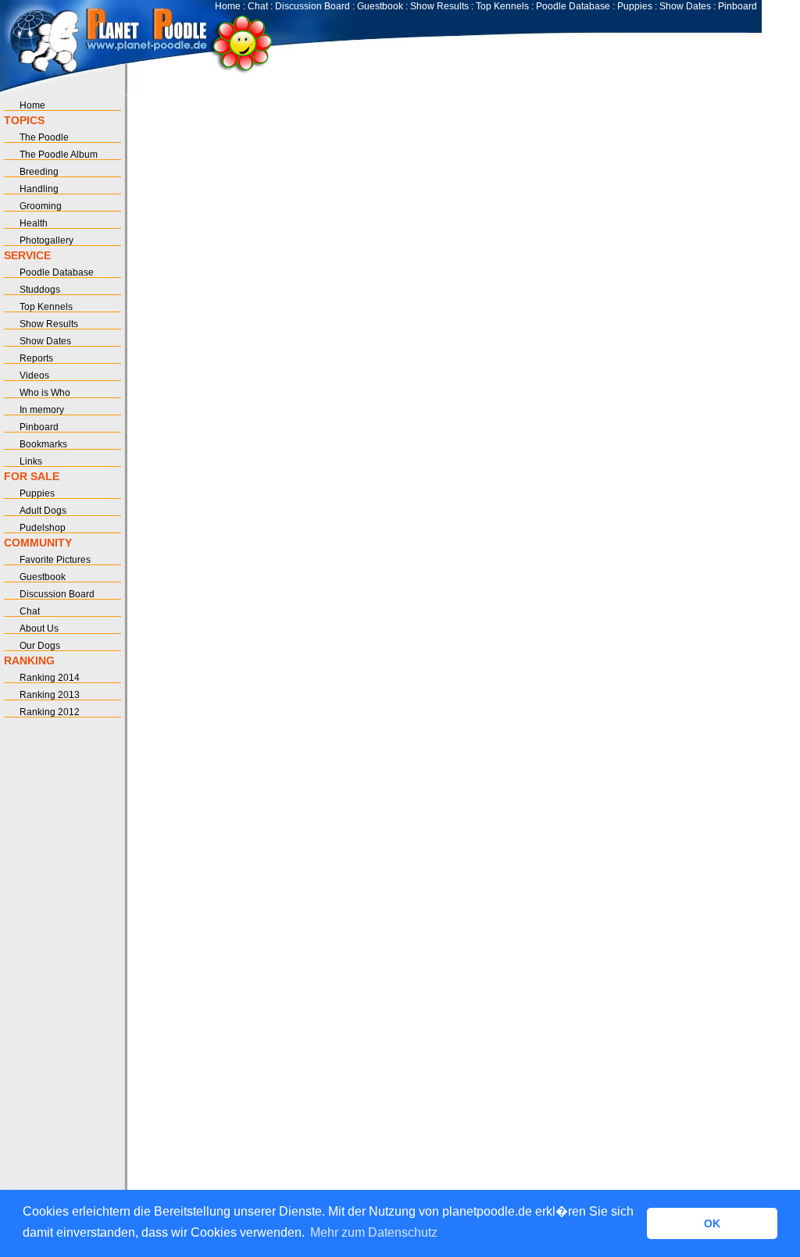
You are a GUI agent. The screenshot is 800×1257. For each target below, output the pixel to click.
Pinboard (737, 6)
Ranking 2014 (50, 677)
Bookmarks (43, 444)
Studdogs (40, 289)
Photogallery (46, 240)
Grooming (41, 206)
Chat (258, 6)
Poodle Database (573, 6)
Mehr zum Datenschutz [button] (374, 1232)
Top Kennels (502, 6)
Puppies (634, 6)
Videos (34, 375)
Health (34, 223)
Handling (39, 188)
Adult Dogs (43, 510)
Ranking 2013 (50, 694)
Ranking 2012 (50, 712)
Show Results (439, 6)
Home (228, 6)
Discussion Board (312, 6)
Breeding (39, 171)
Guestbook (380, 6)
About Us (39, 628)
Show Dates (685, 6)
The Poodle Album (59, 154)
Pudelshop (43, 527)
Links (31, 461)
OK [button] (712, 1223)
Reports (36, 358)
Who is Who (45, 392)
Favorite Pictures (55, 559)
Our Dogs (40, 645)
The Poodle (44, 137)
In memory (42, 409)
